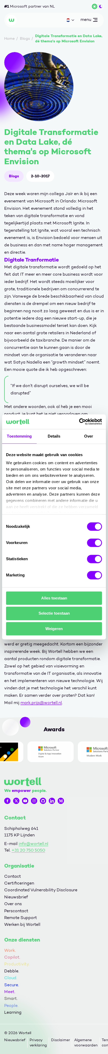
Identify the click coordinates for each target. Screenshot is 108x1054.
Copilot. (12, 957)
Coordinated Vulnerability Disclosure (40, 889)
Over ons (13, 903)
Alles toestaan (54, 598)
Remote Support (20, 917)
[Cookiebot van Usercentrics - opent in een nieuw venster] (79, 421)
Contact (12, 876)
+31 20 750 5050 (28, 850)
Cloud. (10, 977)
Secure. (11, 984)
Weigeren (54, 628)
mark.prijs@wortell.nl (41, 702)
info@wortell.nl (33, 843)
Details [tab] (54, 436)
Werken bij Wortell (22, 924)
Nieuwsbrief (16, 896)
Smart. (11, 998)
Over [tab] (88, 436)
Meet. (9, 991)
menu (85, 20)
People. (11, 1005)
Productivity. (17, 963)
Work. (10, 950)
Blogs (14, 176)
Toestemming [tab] (19, 436)
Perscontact (16, 910)
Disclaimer (60, 1040)
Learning (12, 1012)
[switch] (94, 543)
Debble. (11, 970)
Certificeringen (19, 883)
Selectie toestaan (54, 613)
